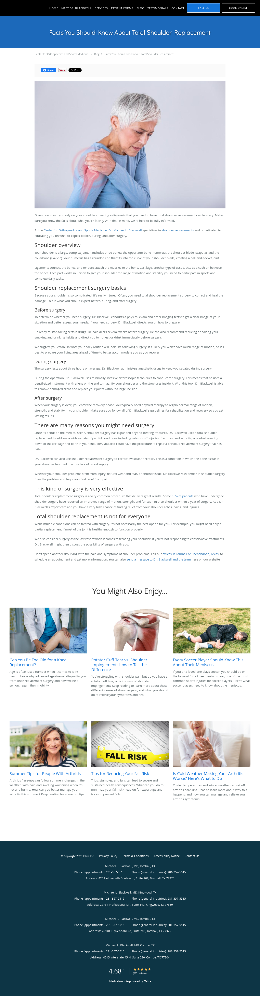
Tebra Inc (88, 856)
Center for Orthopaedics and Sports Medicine (61, 54)
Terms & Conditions (135, 856)
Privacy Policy (108, 856)
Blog (97, 54)
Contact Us (192, 856)
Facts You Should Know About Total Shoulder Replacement (139, 54)
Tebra (147, 981)
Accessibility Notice (167, 856)
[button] (238, 8)
